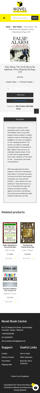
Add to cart (21, 95)
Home (8, 27)
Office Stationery (26, 357)
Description (20, 119)
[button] (27, 38)
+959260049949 (8, 334)
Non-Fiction (17, 27)
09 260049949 (7, 337)
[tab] (20, 119)
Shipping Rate (7, 365)
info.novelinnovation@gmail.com (13, 341)
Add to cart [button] (8, 258)
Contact (4, 354)
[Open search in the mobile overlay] (24, 18)
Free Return (6, 361)
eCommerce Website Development (17, 387)
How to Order (25, 354)
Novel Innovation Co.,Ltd (26, 385)
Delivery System (8, 357)
